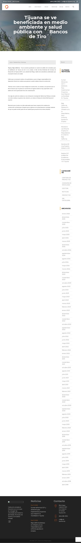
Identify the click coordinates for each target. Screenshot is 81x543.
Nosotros (7, 1)
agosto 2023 (66, 286)
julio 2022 (65, 336)
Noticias (16, 1)
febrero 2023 (66, 307)
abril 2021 (65, 384)
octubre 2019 (66, 445)
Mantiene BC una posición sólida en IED (65, 146)
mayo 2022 (65, 343)
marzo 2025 (66, 241)
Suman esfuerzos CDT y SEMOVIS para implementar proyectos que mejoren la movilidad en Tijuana (38, 511)
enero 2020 (66, 431)
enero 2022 (66, 353)
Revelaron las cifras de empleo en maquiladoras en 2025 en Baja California (65, 133)
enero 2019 (65, 478)
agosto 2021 (66, 371)
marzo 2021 (66, 388)
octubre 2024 (66, 250)
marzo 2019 (66, 471)
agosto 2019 (66, 454)
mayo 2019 (65, 464)
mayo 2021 (65, 381)
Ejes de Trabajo (38, 6)
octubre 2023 (66, 283)
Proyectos (54, 6)
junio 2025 (65, 231)
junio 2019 (65, 461)
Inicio (30, 6)
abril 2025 (65, 238)
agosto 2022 (66, 333)
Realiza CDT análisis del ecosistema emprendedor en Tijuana (65, 157)
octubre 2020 (66, 405)
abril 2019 (65, 467)
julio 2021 (65, 374)
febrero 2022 (66, 350)
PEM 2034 (46, 6)
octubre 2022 (66, 324)
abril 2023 (65, 300)
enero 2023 (66, 310)
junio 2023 (65, 293)
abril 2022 (65, 346)
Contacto (67, 6)
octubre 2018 (66, 481)
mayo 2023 (65, 296)
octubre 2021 (66, 367)
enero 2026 (66, 213)
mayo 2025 (65, 234)
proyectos (66, 195)
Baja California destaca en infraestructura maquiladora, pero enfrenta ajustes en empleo (38, 527)
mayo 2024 (66, 265)
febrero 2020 (66, 428)
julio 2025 (65, 227)
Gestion (65, 188)
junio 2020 (65, 421)
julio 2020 (65, 417)
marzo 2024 (66, 269)
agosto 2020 (66, 414)
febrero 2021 (66, 391)
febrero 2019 (66, 474)
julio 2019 (65, 457)
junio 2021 (65, 378)
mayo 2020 (66, 424)
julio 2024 (65, 262)
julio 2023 (65, 290)
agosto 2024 (66, 259)
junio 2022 (65, 340)
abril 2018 (65, 484)
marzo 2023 (66, 303)
